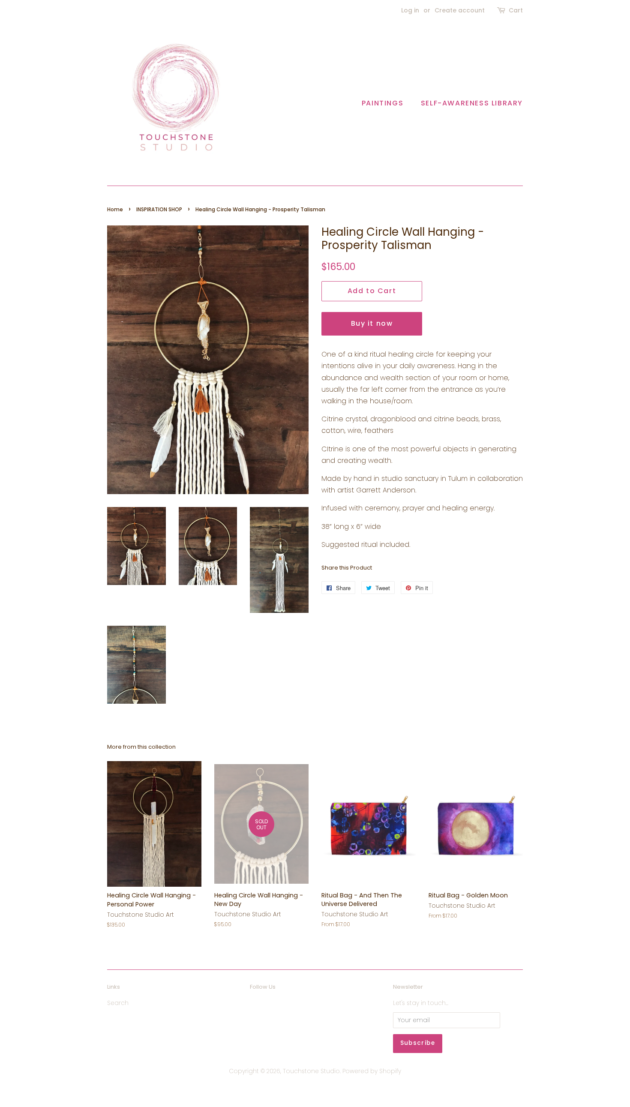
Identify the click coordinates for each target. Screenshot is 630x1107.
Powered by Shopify (371, 1071)
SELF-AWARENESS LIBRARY (472, 103)
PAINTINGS (382, 103)
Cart (516, 10)
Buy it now (372, 323)
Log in (410, 10)
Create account (460, 10)
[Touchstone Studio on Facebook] (255, 1005)
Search (118, 1003)
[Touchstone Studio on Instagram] (271, 1005)
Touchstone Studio (311, 1071)
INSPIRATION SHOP (159, 209)
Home (115, 209)
